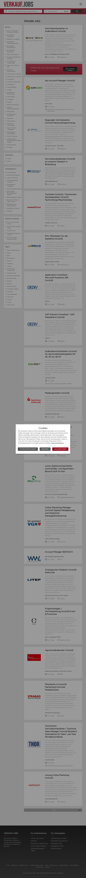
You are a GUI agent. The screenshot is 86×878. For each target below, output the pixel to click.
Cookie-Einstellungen (28, 449)
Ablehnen (45, 449)
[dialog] (43, 439)
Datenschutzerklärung (57, 443)
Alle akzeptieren (60, 449)
